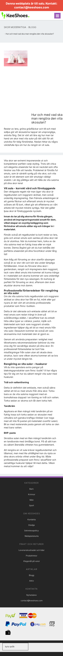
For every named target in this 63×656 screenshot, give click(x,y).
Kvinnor (31, 494)
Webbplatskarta (32, 536)
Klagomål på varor (31, 561)
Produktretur (31, 555)
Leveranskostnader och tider (31, 550)
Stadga (31, 525)
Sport (31, 505)
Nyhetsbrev (31, 595)
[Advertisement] (31, 79)
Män (32, 500)
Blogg (31, 575)
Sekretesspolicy (31, 530)
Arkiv (31, 581)
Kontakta (31, 519)
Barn (31, 489)
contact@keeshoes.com (31, 7)
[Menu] (57, 15)
